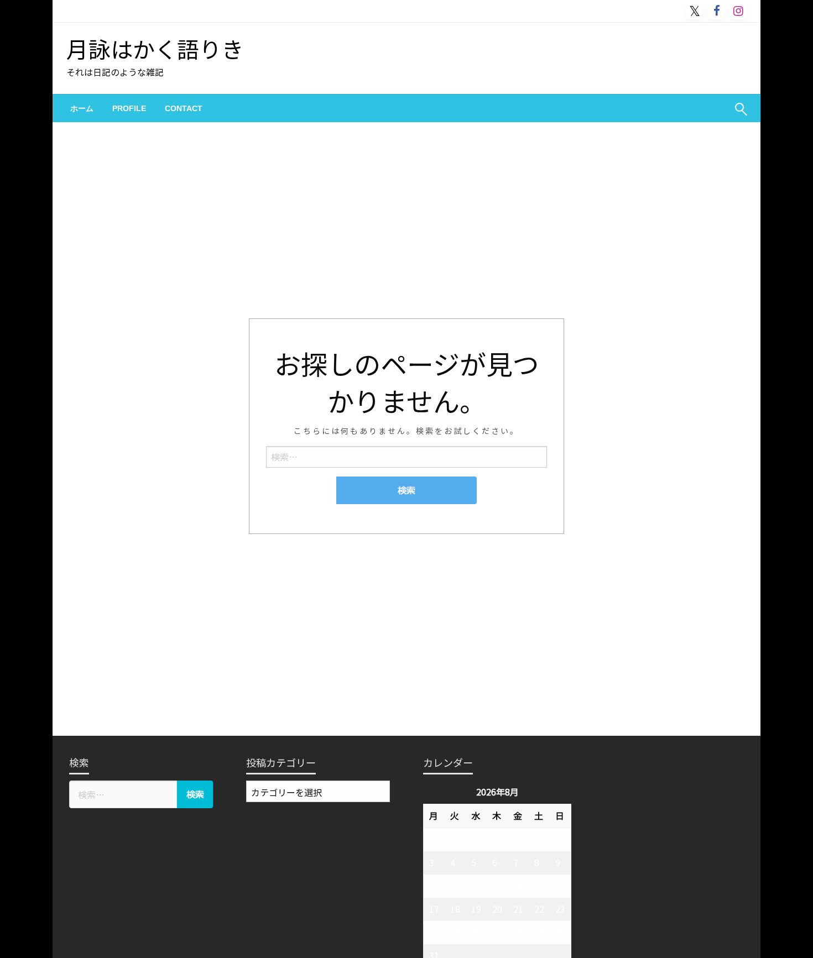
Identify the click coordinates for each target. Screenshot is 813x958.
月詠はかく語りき (154, 49)
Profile (129, 108)
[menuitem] (82, 108)
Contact (183, 108)
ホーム (81, 108)
